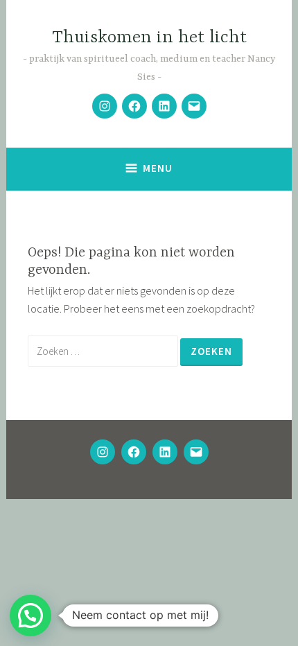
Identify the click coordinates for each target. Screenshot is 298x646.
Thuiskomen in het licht (149, 38)
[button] (30, 615)
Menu (158, 168)
